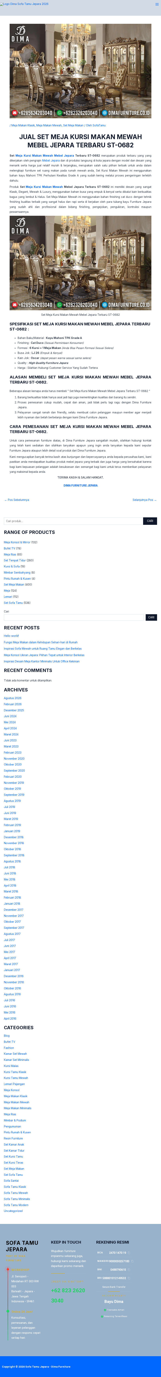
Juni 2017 (10, 945)
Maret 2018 (11, 891)
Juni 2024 (10, 716)
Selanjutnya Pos (145, 500)
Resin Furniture (13, 1138)
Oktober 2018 (12, 849)
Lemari (8, 596)
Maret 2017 (11, 964)
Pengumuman (12, 1126)
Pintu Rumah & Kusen (17, 578)
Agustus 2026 (12, 698)
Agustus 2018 (12, 861)
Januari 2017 (12, 970)
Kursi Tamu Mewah (16, 1078)
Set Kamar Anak (14, 1144)
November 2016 (14, 982)
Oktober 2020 (13, 764)
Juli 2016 (9, 1000)
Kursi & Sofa (12, 566)
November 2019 (14, 782)
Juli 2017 (9, 940)
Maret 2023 (11, 746)
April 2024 (10, 728)
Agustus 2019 (12, 800)
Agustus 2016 (12, 994)
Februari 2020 (13, 776)
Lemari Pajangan (14, 1084)
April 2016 (10, 1018)
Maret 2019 (11, 819)
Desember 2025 (14, 710)
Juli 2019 (9, 807)
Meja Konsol (11, 1090)
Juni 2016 (10, 1006)
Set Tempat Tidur (15, 560)
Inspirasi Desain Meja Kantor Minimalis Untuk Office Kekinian (42, 661)
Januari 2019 (12, 831)
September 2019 (14, 794)
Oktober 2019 (12, 788)
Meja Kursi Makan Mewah (44, 186)
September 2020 (14, 770)
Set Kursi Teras (13, 1162)
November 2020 (14, 758)
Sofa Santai (11, 1180)
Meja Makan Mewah (16, 1102)
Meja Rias (10, 554)
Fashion (9, 1047)
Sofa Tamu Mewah (16, 1192)
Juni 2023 (10, 740)
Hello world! (11, 635)
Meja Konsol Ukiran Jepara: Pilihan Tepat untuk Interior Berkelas (44, 655)
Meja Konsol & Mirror (17, 542)
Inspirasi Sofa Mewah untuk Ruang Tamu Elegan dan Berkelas (43, 648)
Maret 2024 (11, 734)
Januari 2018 (12, 903)
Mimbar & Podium (15, 1120)
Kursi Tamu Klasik (15, 1072)
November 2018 (14, 843)
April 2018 (10, 885)
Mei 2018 (9, 879)
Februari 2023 (12, 752)
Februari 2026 (13, 704)
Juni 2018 (10, 873)
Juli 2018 (9, 867)
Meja (7, 590)
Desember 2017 (13, 909)
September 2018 (14, 855)
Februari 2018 (12, 897)
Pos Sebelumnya (16, 500)
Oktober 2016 (12, 988)
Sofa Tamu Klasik (15, 1186)
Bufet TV (9, 548)
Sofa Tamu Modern (16, 1205)
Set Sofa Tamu (13, 602)
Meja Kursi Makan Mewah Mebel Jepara (45, 155)
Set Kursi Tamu (13, 1156)
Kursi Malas (11, 1066)
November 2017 (14, 915)
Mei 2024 (10, 722)
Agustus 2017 (12, 933)
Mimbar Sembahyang (17, 572)
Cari (150, 520)
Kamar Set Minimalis (16, 1059)
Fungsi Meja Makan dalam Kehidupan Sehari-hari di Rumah (41, 642)
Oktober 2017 (12, 921)
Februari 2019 (12, 825)
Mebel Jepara (51, 160)
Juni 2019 (10, 813)
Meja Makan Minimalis (17, 1108)
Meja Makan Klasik (15, 1096)
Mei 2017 (9, 952)
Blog (7, 1035)
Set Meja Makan (14, 584)
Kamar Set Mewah (15, 1053)
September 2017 (14, 927)
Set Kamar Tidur (14, 1150)
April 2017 (10, 958)
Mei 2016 (9, 1012)
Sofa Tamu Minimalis (17, 1199)
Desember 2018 (14, 837)
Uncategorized (13, 1211)
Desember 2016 (14, 976)
